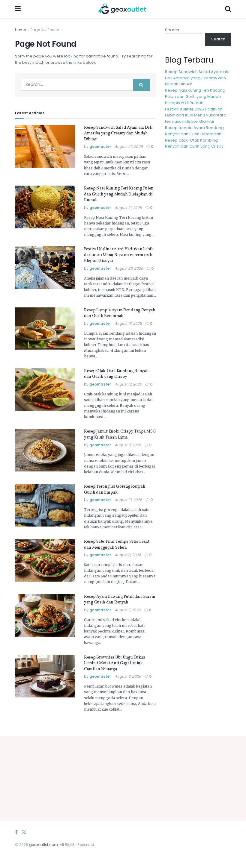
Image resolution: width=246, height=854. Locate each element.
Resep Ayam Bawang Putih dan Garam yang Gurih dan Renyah (119, 600)
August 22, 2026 (129, 146)
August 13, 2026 (128, 323)
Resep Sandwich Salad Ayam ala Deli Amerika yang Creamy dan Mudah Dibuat (118, 133)
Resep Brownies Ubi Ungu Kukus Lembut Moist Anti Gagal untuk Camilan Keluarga (114, 663)
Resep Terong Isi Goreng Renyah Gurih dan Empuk (115, 489)
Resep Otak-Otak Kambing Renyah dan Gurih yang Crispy (116, 374)
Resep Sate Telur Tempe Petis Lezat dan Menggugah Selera (116, 544)
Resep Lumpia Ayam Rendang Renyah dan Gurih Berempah (119, 313)
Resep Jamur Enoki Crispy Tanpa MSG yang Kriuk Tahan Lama (120, 434)
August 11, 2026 (128, 445)
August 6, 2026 (128, 676)
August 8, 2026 (128, 554)
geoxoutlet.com (43, 844)
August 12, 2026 (128, 384)
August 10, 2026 (128, 499)
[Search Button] (141, 85)
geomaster (100, 146)
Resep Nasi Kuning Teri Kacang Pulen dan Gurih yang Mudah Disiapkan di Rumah (119, 194)
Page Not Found (45, 29)
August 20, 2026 (129, 268)
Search (172, 30)
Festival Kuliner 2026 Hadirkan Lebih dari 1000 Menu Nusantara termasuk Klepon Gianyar (119, 255)
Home (20, 29)
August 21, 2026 (128, 207)
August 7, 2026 (128, 609)
